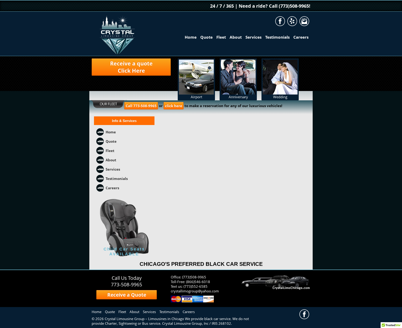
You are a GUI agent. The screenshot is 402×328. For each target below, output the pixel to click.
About (236, 37)
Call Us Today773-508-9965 (126, 281)
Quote (206, 37)
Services (253, 37)
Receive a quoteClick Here (131, 67)
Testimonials (277, 37)
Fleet (221, 37)
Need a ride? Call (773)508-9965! (274, 6)
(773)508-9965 (194, 277)
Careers (300, 37)
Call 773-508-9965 (141, 105)
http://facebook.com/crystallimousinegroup (280, 21)
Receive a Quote (126, 294)
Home (191, 37)
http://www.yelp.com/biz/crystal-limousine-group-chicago (292, 21)
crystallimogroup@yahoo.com (304, 21)
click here (173, 105)
